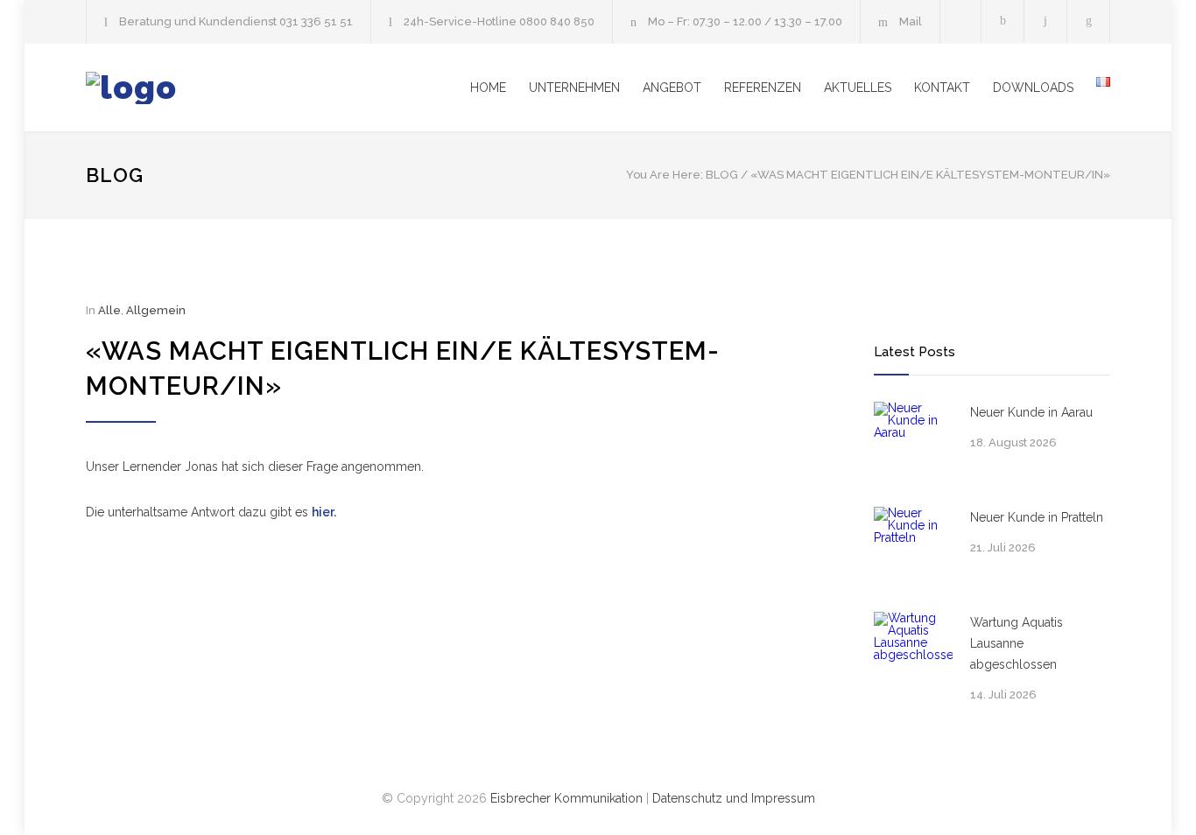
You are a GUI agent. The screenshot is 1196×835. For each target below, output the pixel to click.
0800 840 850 (556, 21)
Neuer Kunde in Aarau (1031, 412)
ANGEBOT (672, 88)
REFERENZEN (762, 88)
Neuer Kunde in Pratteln (1036, 517)
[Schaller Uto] (248, 88)
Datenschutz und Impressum (733, 798)
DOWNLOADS (1033, 88)
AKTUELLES (857, 88)
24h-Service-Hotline (461, 21)
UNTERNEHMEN (574, 88)
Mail (910, 21)
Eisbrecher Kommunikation (566, 798)
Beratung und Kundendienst (199, 21)
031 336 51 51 (316, 21)
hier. (324, 512)
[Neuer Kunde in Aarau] (913, 441)
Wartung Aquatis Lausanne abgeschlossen (1016, 643)
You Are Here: (664, 174)
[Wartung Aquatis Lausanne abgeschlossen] (913, 651)
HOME (488, 88)
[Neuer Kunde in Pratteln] (913, 546)
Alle (109, 310)
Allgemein (156, 310)
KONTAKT (942, 88)
